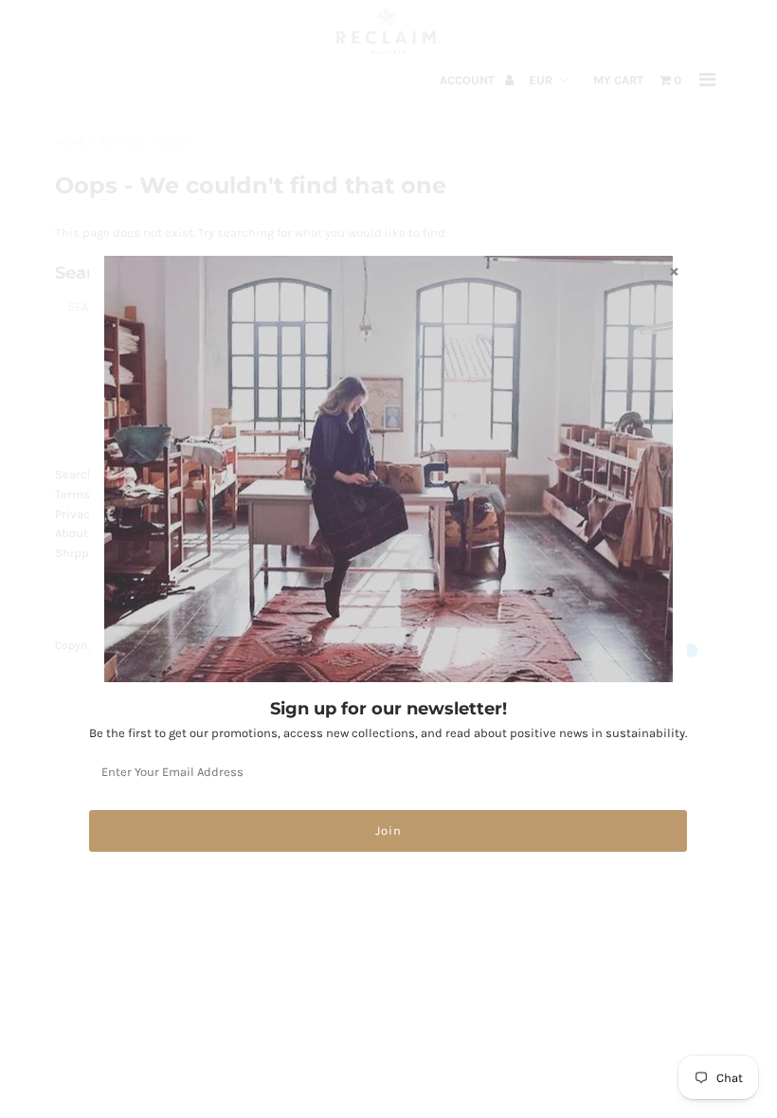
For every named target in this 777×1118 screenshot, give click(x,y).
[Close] (674, 271)
